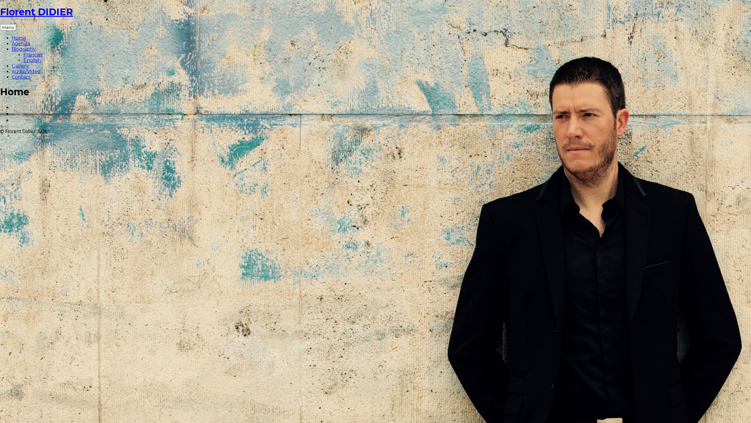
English (32, 60)
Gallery (20, 66)
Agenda (21, 43)
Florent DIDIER (36, 12)
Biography (24, 49)
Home (19, 38)
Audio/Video (26, 71)
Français (33, 55)
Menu (8, 27)
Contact (21, 77)
